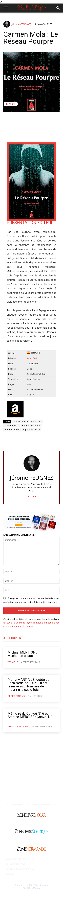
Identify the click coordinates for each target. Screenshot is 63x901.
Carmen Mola (11, 425)
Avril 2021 (36, 421)
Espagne (11, 104)
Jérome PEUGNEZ (21, 24)
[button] (5, 8)
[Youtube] (34, 495)
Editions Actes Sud (31, 425)
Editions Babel (12, 429)
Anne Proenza (20, 421)
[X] (28, 495)
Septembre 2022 (31, 429)
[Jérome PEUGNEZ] (7, 24)
